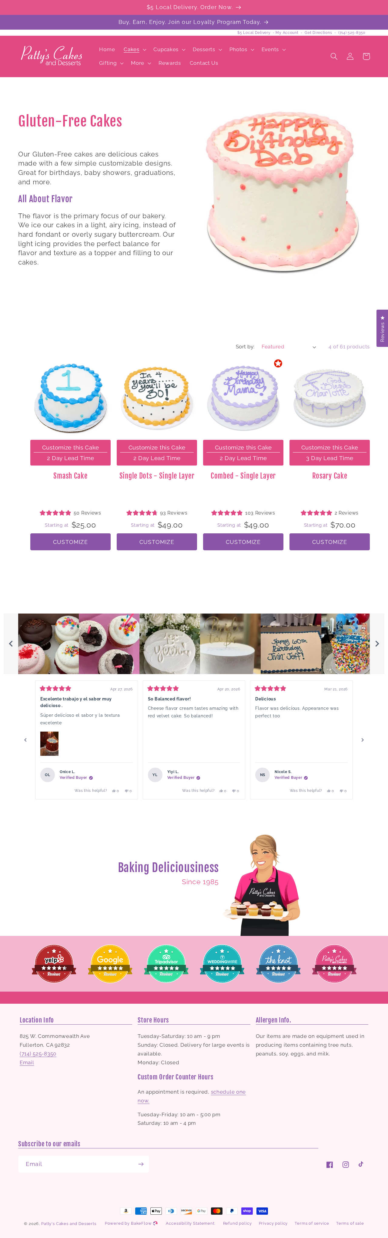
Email (27, 1062)
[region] (194, 644)
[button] (134, 49)
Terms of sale (350, 1223)
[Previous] (25, 740)
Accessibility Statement (190, 1223)
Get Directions (318, 33)
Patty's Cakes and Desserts (68, 1223)
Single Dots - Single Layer (157, 476)
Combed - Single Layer (243, 476)
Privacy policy (273, 1223)
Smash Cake (70, 476)
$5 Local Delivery (253, 33)
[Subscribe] (141, 1164)
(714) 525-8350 (351, 33)
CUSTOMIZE (70, 542)
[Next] (362, 740)
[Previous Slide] (11, 644)
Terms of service (312, 1223)
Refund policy (237, 1223)
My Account (287, 33)
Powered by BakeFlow (129, 1223)
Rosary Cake (329, 476)
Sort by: (245, 347)
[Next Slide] (377, 644)
